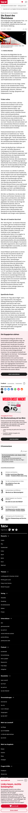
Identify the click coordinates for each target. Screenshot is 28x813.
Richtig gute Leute (6, 579)
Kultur (2, 551)
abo (2, 623)
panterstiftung (5, 637)
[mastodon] (10, 530)
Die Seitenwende (5, 605)
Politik (2, 540)
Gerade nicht (20, 780)
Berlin (2, 558)
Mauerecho (4, 662)
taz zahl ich (4, 630)
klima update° (4, 658)
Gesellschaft (4, 547)
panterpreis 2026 (5, 640)
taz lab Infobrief (5, 691)
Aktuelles (3, 597)
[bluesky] (13, 530)
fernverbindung (5, 655)
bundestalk (4, 651)
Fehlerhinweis (19, 383)
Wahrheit (3, 565)
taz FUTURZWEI (5, 730)
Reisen (2, 749)
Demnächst (4, 701)
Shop (2, 756)
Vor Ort (3, 705)
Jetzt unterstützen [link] (14, 374)
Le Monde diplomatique (7, 734)
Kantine (3, 752)
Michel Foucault (5, 587)
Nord (2, 561)
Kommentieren (10, 383)
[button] (26, 2)
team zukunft (4, 680)
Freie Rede (4, 665)
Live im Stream (5, 709)
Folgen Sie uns (4, 530)
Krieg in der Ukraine (6, 583)
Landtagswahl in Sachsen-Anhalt (9, 576)
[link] (9, 6)
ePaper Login (4, 777)
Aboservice (4, 774)
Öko (2, 544)
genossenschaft (5, 626)
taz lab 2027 (4, 716)
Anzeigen (3, 759)
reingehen (3, 669)
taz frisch (3, 683)
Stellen (3, 608)
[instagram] (16, 530)
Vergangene (4, 712)
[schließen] (25, 780)
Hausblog (3, 601)
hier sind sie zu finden (7, 461)
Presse (3, 612)
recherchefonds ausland (7, 633)
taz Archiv (3, 738)
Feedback (3, 770)
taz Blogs (3, 727)
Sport (2, 554)
